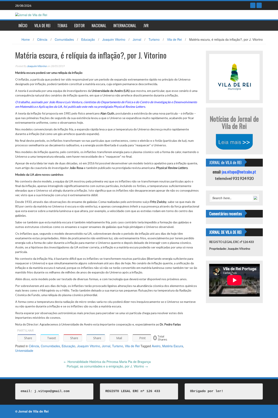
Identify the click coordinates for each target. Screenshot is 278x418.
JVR (146, 25)
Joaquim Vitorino (113, 39)
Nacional (99, 25)
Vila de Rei (42, 25)
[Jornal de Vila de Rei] (31, 14)
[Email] (259, 5)
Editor (79, 25)
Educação (88, 39)
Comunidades (64, 39)
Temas (62, 25)
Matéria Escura (172, 346)
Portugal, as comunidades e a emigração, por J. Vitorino (107, 366)
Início (22, 25)
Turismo (154, 39)
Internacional (124, 25)
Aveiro (156, 346)
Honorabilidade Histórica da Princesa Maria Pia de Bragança (107, 361)
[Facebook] (252, 5)
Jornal (137, 39)
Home (26, 39)
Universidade (24, 350)
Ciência (42, 39)
